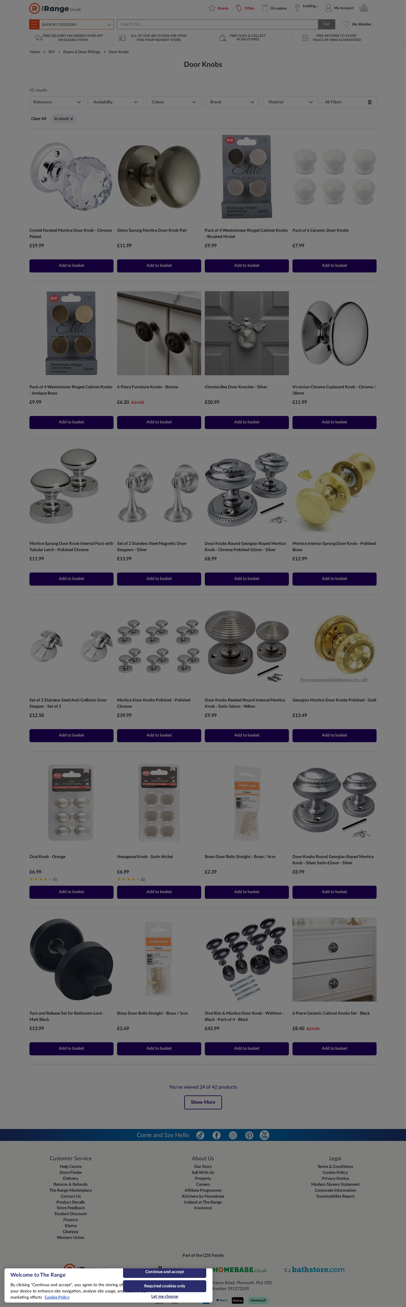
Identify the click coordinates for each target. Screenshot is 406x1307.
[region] (108, 1285)
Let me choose (164, 1297)
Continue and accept (164, 1272)
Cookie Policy (57, 1297)
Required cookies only (164, 1286)
